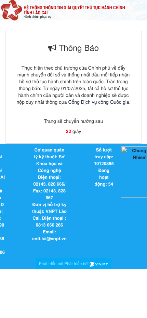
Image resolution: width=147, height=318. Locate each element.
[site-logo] (63, 9)
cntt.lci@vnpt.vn (49, 238)
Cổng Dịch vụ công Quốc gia (98, 101)
